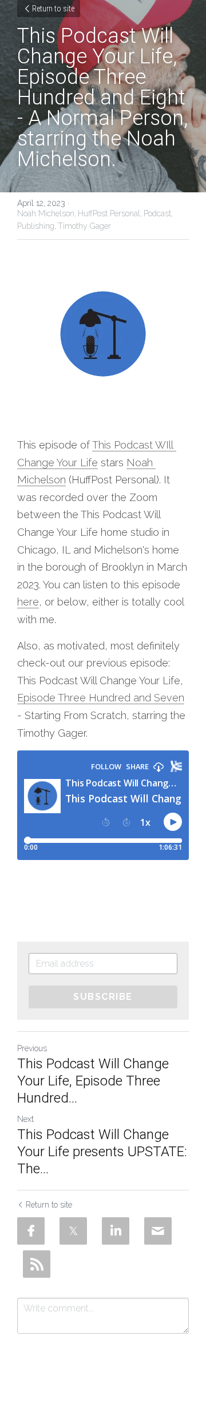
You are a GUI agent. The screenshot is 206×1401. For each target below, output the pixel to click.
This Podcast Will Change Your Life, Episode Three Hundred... (93, 1081)
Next (25, 1119)
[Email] (158, 1231)
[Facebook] (31, 1231)
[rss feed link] (36, 1264)
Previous (32, 1048)
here (28, 602)
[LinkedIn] (115, 1231)
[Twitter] (73, 1231)
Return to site (53, 8)
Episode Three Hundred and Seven (100, 698)
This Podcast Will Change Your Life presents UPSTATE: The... (102, 1152)
